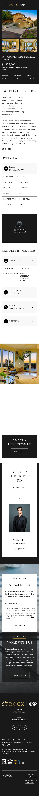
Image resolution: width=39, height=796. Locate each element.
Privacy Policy (29, 782)
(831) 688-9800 (19, 712)
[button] (19, 675)
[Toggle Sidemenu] (32, 4)
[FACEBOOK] (14, 727)
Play (19, 24)
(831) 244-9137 (20, 230)
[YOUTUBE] (19, 727)
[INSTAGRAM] (25, 727)
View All (27, 46)
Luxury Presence (31, 777)
